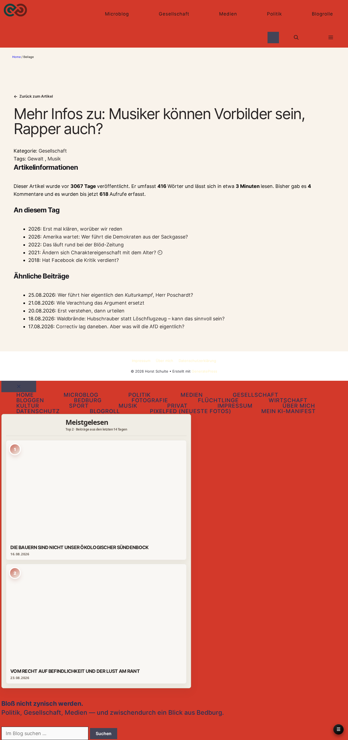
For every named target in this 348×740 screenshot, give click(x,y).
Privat (177, 405)
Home (16, 57)
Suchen (103, 733)
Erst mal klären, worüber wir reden (82, 229)
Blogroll (105, 411)
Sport (79, 405)
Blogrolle (322, 14)
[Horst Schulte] (15, 10)
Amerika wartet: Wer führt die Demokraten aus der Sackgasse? (115, 237)
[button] (296, 37)
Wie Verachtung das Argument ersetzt (100, 303)
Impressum (141, 360)
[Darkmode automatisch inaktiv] (273, 37)
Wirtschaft (288, 400)
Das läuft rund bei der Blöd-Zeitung (83, 244)
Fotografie (150, 400)
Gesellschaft (174, 14)
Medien (228, 14)
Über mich (164, 360)
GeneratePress (204, 371)
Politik (274, 14)
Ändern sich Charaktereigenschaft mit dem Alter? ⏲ (102, 252)
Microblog (117, 14)
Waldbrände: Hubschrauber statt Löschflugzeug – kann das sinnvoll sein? (141, 318)
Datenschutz (38, 411)
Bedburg (88, 400)
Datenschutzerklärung (197, 360)
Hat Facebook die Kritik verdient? (80, 260)
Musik (54, 159)
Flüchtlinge (218, 400)
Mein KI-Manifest (288, 411)
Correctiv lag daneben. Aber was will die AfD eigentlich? (120, 326)
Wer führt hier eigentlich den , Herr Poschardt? (125, 295)
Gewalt (36, 159)
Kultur (27, 405)
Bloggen (30, 400)
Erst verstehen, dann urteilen (91, 311)
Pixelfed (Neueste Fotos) (190, 411)
